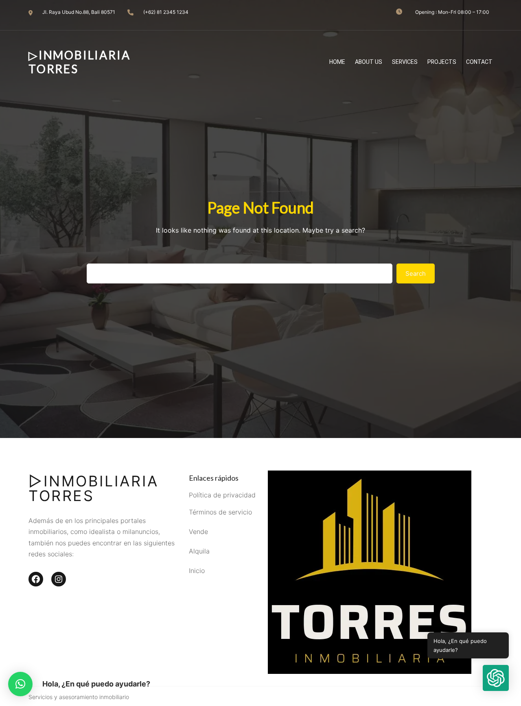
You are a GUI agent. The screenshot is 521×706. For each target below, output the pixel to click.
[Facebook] (35, 579)
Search (415, 273)
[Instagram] (58, 579)
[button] (20, 684)
